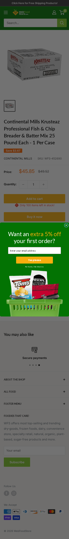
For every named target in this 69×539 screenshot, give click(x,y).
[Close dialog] (66, 225)
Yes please (34, 260)
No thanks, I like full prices (34, 267)
